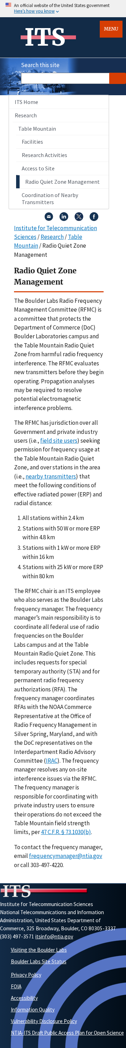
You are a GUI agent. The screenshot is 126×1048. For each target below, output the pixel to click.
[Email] (48, 219)
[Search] (117, 78)
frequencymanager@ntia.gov (65, 856)
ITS (44, 37)
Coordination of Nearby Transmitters (50, 198)
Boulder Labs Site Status (38, 961)
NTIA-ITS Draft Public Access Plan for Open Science (67, 1032)
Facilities (32, 141)
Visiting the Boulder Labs (39, 949)
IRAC (51, 760)
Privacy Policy (26, 974)
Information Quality (33, 1009)
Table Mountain (37, 128)
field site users (58, 440)
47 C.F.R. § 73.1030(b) (66, 832)
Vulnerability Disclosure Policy (44, 1021)
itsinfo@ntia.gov (54, 936)
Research (26, 115)
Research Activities (44, 154)
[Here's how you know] (63, 8)
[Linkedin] (63, 219)
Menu (111, 29)
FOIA (16, 986)
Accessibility (24, 998)
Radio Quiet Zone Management (62, 181)
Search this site (40, 65)
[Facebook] (94, 219)
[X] (79, 219)
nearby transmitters (51, 476)
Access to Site (38, 168)
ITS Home (26, 101)
